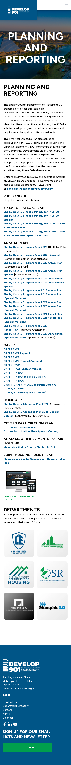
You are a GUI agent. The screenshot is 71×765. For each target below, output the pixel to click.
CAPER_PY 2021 (13, 372)
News (6, 713)
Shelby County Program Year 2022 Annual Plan (33, 302)
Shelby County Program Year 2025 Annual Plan (33, 262)
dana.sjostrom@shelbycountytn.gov (30, 188)
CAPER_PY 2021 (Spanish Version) (25, 376)
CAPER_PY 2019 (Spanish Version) (25, 392)
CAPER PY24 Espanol (17, 353)
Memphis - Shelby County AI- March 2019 (29, 447)
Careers (7, 709)
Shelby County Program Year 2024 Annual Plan (33, 278)
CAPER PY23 (11, 357)
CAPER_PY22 (12, 365)
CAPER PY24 (11, 349)
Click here (27, 747)
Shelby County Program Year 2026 (25, 247)
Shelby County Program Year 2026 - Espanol (32, 254)
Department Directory (16, 705)
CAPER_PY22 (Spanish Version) (23, 368)
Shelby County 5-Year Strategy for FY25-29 (31, 211)
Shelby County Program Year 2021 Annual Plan (33, 314)
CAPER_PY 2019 (14, 388)
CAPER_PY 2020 (14, 380)
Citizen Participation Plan (20, 427)
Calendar (8, 717)
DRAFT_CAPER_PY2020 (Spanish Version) (30, 384)
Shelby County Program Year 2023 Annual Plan (33, 290)
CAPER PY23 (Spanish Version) (23, 361)
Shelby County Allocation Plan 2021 (26, 404)
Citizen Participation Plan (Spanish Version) (31, 431)
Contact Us (10, 702)
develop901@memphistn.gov (18, 688)
